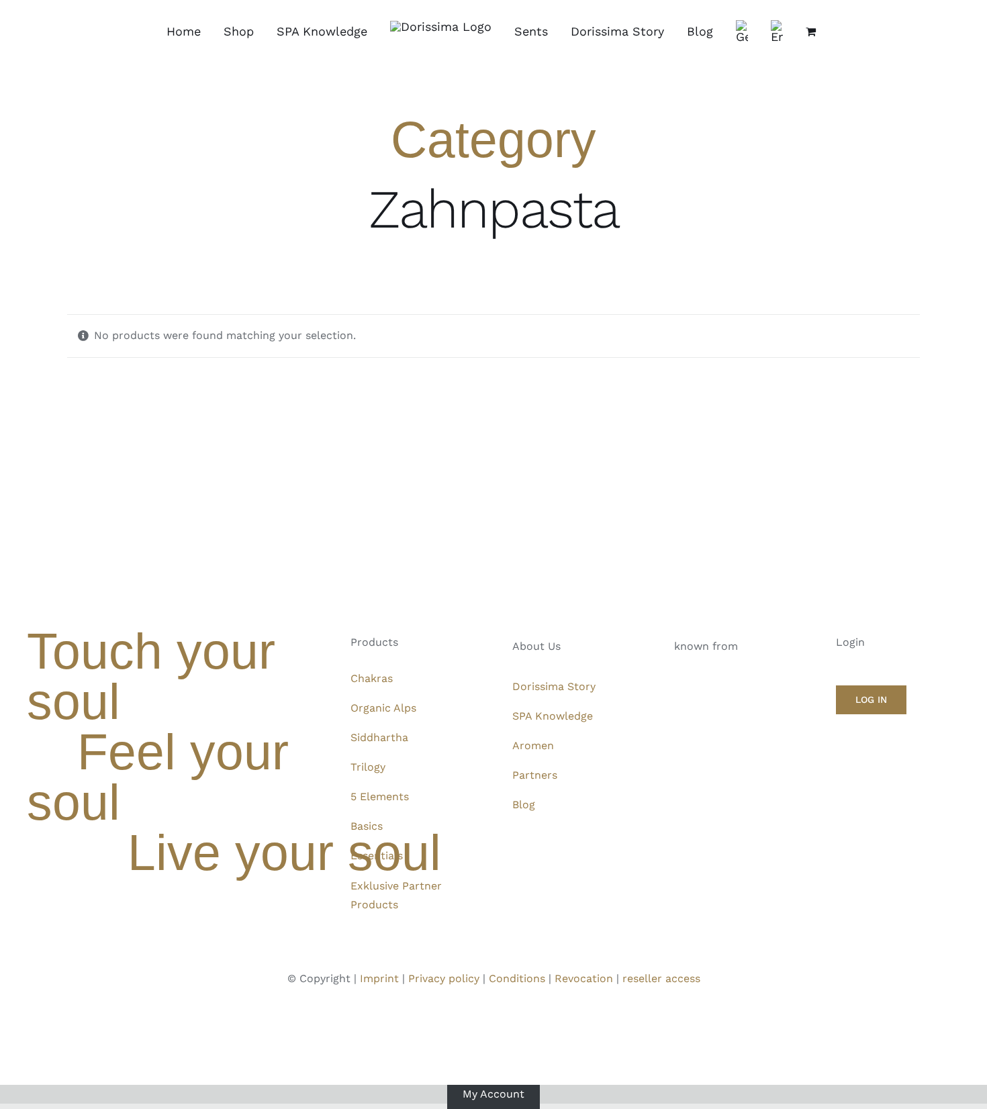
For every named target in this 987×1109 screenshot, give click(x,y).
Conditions (517, 978)
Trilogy (367, 767)
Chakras (371, 678)
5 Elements (379, 796)
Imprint (379, 978)
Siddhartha (379, 737)
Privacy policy (443, 978)
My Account (493, 1094)
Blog (523, 804)
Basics (366, 826)
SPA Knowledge (552, 716)
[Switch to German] (742, 31)
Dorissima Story (554, 686)
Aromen (533, 745)
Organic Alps (383, 708)
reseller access (661, 978)
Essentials (376, 855)
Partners (534, 775)
